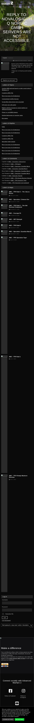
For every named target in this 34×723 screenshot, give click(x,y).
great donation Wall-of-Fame (17, 658)
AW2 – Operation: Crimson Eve (17, 161)
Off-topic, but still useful (9, 104)
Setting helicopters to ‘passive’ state (12, 115)
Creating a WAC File (7, 93)
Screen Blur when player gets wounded (13, 101)
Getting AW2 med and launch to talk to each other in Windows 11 (16, 89)
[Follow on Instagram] (23, 691)
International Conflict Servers (10, 99)
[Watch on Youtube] (17, 703)
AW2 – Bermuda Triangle (15, 175)
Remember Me (9, 614)
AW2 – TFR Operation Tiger (18, 180)
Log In (5, 617)
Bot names (5, 118)
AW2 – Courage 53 (15, 213)
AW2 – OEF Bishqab (15, 219)
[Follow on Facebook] (10, 691)
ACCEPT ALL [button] (19, 719)
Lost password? (6, 620)
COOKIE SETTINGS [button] (8, 719)
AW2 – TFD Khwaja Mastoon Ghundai (21, 178)
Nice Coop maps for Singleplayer (11, 96)
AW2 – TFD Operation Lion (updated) (18, 182)
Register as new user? (9, 80)
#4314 (29, 60)
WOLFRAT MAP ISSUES (8, 141)
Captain (5, 57)
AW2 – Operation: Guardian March (20, 166)
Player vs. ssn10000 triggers (10, 112)
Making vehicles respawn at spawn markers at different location (14, 108)
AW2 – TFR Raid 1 (15, 356)
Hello (3, 126)
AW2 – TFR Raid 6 (16, 164)
